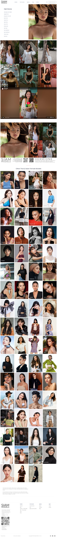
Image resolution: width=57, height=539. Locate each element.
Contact (40, 507)
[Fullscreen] (55, 117)
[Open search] (46, 2)
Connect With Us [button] (52, 2)
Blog (40, 508)
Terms (50, 505)
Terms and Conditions (17, 535)
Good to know (32, 505)
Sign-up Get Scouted (33, 508)
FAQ (30, 507)
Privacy (50, 507)
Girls (21, 511)
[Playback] (1, 117)
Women (21, 505)
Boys (21, 512)
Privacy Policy (3, 535)
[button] (16, 2)
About (40, 505)
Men (20, 507)
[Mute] (3, 117)
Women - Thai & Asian (23, 508)
